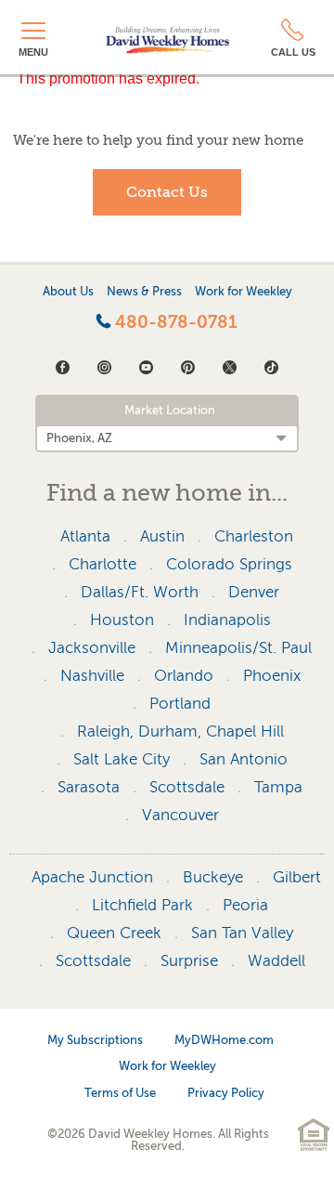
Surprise (189, 961)
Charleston (253, 536)
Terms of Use (120, 1093)
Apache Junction (92, 877)
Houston (122, 620)
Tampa (278, 787)
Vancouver (180, 815)
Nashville (92, 676)
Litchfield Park (142, 905)
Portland (180, 703)
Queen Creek (114, 933)
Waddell (276, 961)
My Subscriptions (95, 1040)
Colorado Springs (229, 564)
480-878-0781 (174, 322)
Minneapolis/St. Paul (238, 648)
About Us (68, 291)
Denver (253, 592)
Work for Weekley (243, 291)
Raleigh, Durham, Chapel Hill (180, 731)
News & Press (144, 291)
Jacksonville (91, 648)
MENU (33, 52)
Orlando (183, 676)
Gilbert (297, 877)
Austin (162, 536)
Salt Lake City (121, 759)
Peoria (245, 905)
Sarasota (89, 787)
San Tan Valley (242, 933)
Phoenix (272, 676)
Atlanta (85, 536)
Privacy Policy (225, 1093)
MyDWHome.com (224, 1040)
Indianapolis (227, 620)
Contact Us (167, 192)
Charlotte (102, 564)
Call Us (293, 52)
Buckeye (213, 877)
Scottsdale (187, 787)
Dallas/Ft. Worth (140, 592)
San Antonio (243, 759)
